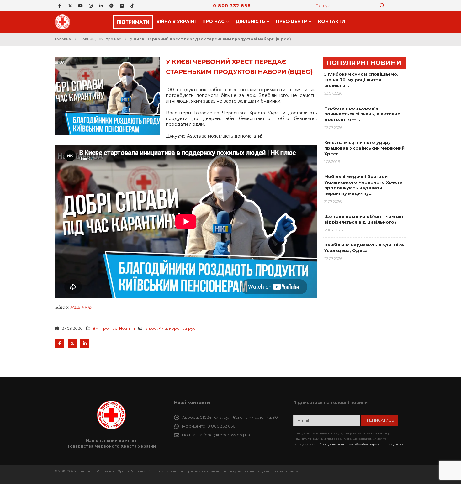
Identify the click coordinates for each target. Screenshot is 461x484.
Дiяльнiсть (250, 21)
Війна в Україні (176, 21)
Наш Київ (81, 307)
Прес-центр (291, 21)
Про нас (213, 21)
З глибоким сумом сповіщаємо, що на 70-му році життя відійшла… (361, 79)
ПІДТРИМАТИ (133, 22)
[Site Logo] (64, 22)
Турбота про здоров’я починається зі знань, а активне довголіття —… (362, 114)
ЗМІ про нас (105, 328)
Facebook (59, 343)
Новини (127, 328)
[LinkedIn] (101, 5)
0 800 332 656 (232, 5)
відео (151, 328)
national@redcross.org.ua (223, 435)
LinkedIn (84, 343)
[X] (70, 5)
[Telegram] (111, 5)
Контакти (331, 21)
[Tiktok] (132, 5)
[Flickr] (121, 5)
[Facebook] (59, 5)
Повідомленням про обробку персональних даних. (361, 444)
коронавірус (182, 328)
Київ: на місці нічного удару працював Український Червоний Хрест (364, 148)
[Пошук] (382, 5)
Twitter (72, 343)
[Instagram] (90, 5)
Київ (163, 328)
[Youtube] (80, 5)
